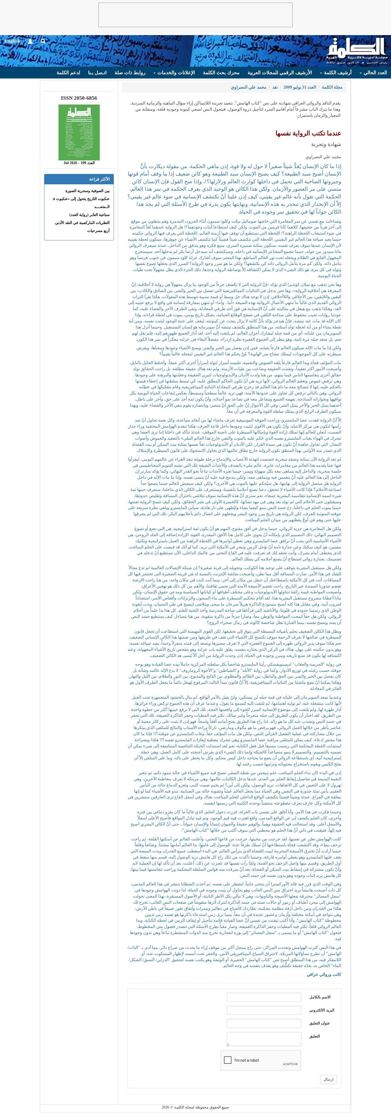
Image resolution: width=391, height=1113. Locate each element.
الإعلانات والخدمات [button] (175, 72)
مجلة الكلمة (332, 87)
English (12, 41)
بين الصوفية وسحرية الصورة (87, 191)
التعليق (314, 1036)
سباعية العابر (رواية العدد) (89, 215)
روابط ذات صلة (130, 72)
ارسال (329, 1079)
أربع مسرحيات (98, 231)
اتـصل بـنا (97, 72)
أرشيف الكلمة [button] (337, 72)
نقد (275, 87)
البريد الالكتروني (321, 1010)
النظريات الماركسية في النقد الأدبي (82, 223)
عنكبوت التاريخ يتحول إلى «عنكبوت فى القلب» (74, 199)
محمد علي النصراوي (249, 87)
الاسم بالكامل (320, 997)
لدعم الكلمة (68, 72)
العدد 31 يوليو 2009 (300, 87)
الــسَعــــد (102, 207)
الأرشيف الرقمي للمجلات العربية (280, 72)
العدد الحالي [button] (374, 72)
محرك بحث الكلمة (221, 72)
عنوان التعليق (319, 1023)
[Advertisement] (195, 15)
